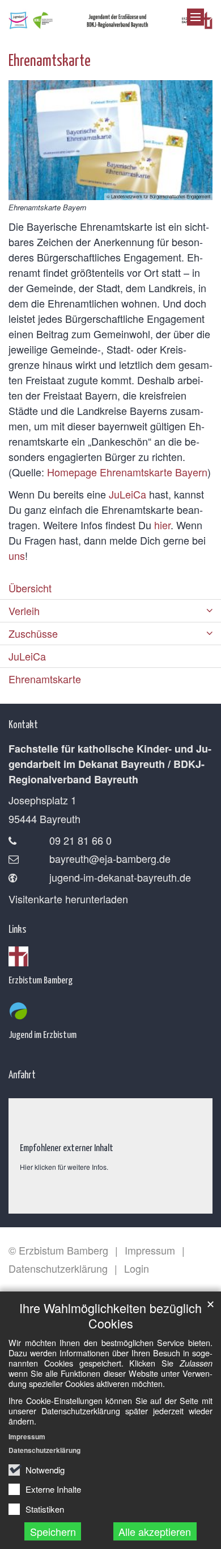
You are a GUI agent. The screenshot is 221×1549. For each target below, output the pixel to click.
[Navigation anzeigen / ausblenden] (195, 17)
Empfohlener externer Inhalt (66, 1147)
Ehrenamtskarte (49, 59)
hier (162, 524)
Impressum (26, 1436)
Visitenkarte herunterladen (68, 898)
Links (17, 928)
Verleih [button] (24, 610)
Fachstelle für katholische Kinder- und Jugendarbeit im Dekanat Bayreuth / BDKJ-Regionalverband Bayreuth (109, 764)
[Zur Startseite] (110, 17)
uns (16, 555)
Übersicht (30, 587)
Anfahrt (22, 1074)
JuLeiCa (127, 494)
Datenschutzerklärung (44, 1450)
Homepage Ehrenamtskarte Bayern (127, 471)
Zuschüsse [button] (33, 633)
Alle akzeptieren (154, 1531)
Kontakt (23, 723)
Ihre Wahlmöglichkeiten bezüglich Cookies (110, 1315)
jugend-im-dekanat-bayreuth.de (120, 877)
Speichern (53, 1531)
